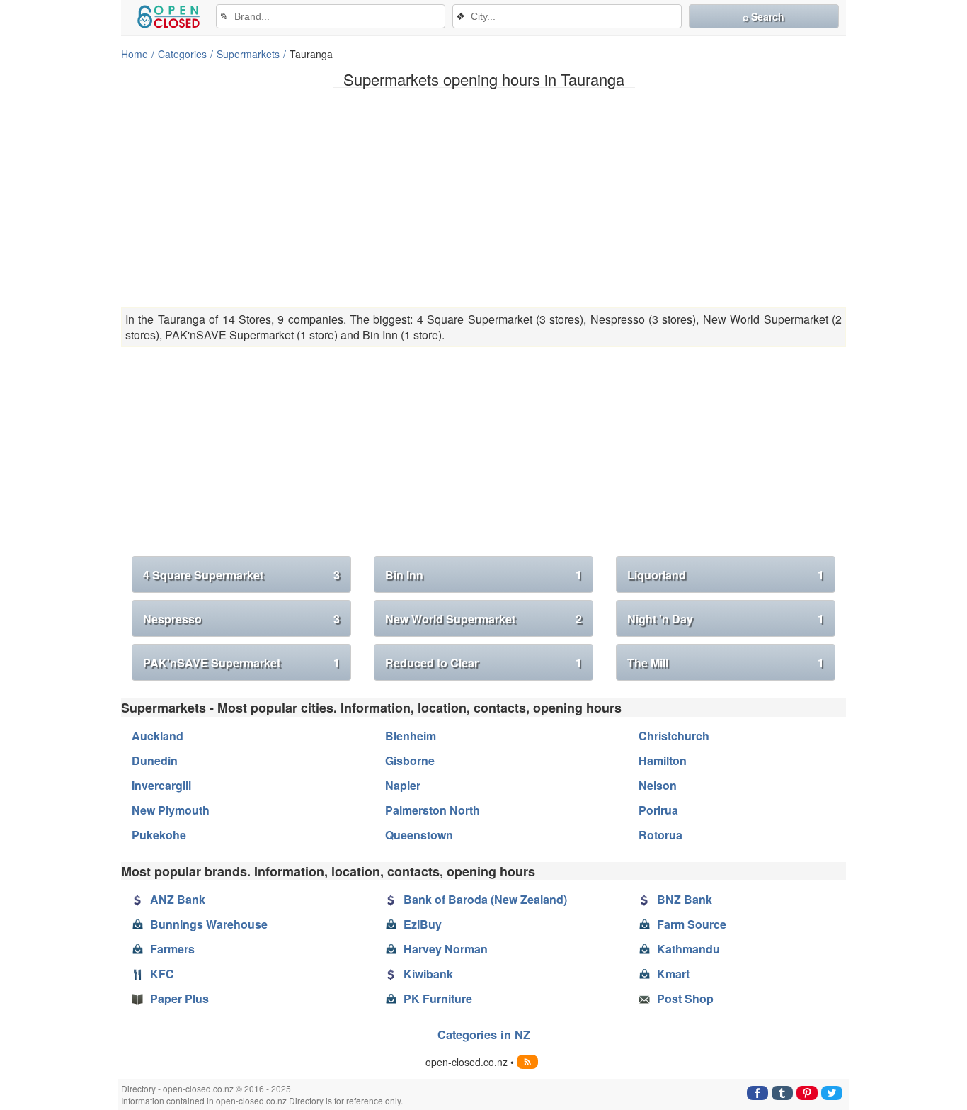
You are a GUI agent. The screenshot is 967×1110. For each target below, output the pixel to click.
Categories (182, 54)
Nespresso (241, 619)
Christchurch (674, 735)
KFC (162, 973)
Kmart (673, 973)
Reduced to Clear (483, 663)
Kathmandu (688, 949)
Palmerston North (432, 810)
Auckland (157, 735)
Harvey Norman (446, 949)
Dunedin (155, 760)
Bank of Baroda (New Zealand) (485, 899)
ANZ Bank (177, 899)
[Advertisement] (483, 197)
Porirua (658, 810)
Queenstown (419, 835)
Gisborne (410, 760)
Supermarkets (248, 54)
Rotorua (660, 835)
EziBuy (423, 924)
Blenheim (410, 735)
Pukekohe (159, 835)
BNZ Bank (684, 899)
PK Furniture (438, 998)
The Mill (725, 663)
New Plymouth (171, 810)
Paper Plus (179, 998)
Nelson (658, 785)
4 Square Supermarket (241, 575)
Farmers (172, 949)
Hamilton (663, 760)
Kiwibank (428, 973)
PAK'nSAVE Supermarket (241, 663)
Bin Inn (483, 575)
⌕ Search (763, 16)
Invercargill (161, 785)
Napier (402, 785)
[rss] (527, 1062)
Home (134, 54)
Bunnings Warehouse (209, 924)
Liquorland (725, 575)
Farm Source (691, 924)
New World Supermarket (483, 619)
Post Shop (685, 998)
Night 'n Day (725, 619)
